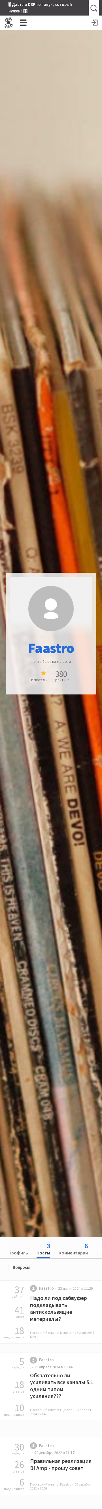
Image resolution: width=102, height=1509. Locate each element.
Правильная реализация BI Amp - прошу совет (61, 1464)
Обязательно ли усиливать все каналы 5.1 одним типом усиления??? (62, 1385)
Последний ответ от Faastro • (61, 1486)
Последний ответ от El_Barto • (60, 1412)
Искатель (39, 680)
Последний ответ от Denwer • (62, 1334)
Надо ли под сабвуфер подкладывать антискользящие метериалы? (58, 1308)
